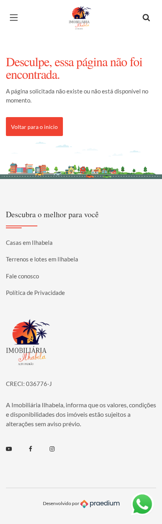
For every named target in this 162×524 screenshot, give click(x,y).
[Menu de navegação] (16, 18)
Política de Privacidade (35, 292)
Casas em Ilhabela (29, 242)
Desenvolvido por (61, 503)
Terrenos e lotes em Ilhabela (42, 259)
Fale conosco (22, 276)
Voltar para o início (34, 126)
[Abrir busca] (146, 18)
